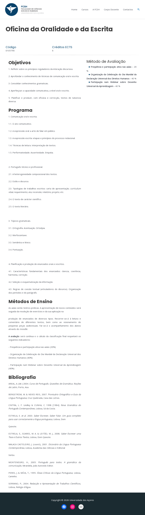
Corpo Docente (111, 9)
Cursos (85, 9)
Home (74, 9)
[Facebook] (64, 506)
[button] (138, 9)
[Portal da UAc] (81, 506)
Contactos (128, 9)
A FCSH (96, 9)
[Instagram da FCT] (72, 506)
